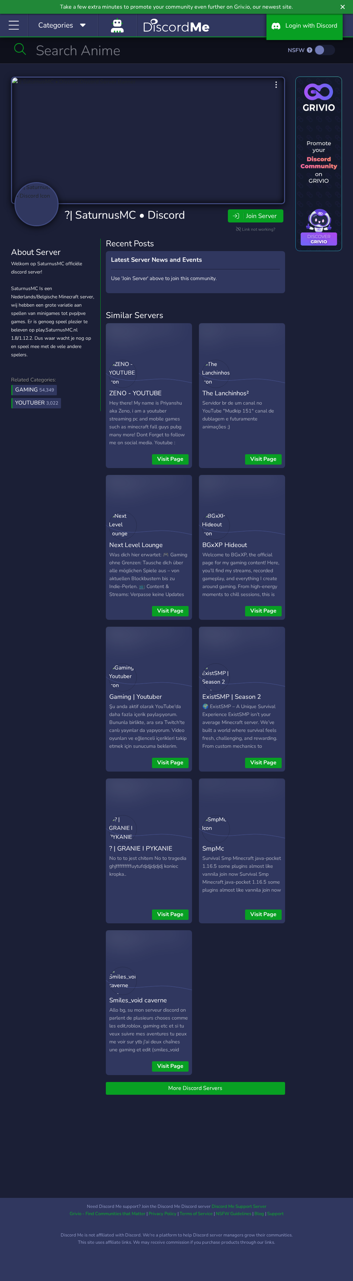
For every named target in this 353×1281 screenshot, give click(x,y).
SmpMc (213, 848)
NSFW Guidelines (233, 1214)
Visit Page (170, 459)
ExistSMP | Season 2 (231, 696)
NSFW (297, 50)
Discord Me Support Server (239, 1206)
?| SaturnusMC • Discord (125, 215)
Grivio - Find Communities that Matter (107, 1214)
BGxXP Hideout (224, 544)
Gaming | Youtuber (135, 696)
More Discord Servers (195, 1088)
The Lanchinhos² (225, 393)
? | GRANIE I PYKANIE (140, 848)
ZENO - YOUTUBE (135, 393)
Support (275, 1214)
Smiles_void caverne (138, 1000)
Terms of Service (196, 1214)
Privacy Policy (162, 1214)
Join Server (261, 216)
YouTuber (36, 403)
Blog (259, 1214)
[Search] (20, 49)
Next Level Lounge (136, 544)
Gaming (34, 390)
